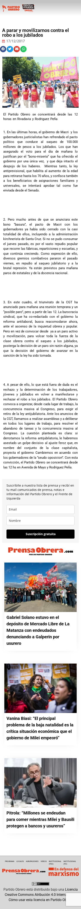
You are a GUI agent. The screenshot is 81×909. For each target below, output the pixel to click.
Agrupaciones (32, 861)
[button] (3, 49)
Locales (20, 861)
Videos (44, 861)
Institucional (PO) (70, 862)
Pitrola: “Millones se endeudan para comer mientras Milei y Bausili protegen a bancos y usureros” (40, 819)
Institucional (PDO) (55, 862)
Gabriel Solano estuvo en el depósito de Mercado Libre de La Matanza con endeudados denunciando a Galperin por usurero (38, 630)
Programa (9, 861)
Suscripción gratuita (41, 534)
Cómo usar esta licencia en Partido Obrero (41, 900)
